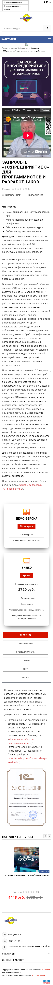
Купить (26, 575)
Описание (25, 635)
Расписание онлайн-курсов (13, 7)
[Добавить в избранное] (19, 848)
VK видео (26, 110)
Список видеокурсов (13, 2)
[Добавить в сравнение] (31, 848)
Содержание (25, 643)
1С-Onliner (45, 970)
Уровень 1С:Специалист (20, 48)
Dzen (36, 110)
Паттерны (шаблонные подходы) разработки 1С (26, 875)
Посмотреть (26, 526)
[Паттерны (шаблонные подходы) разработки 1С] (26, 859)
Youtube (45, 110)
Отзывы (25, 660)
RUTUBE (16, 110)
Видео (25, 677)
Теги (25, 669)
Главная (6, 48)
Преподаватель (25, 652)
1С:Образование (38, 975)
